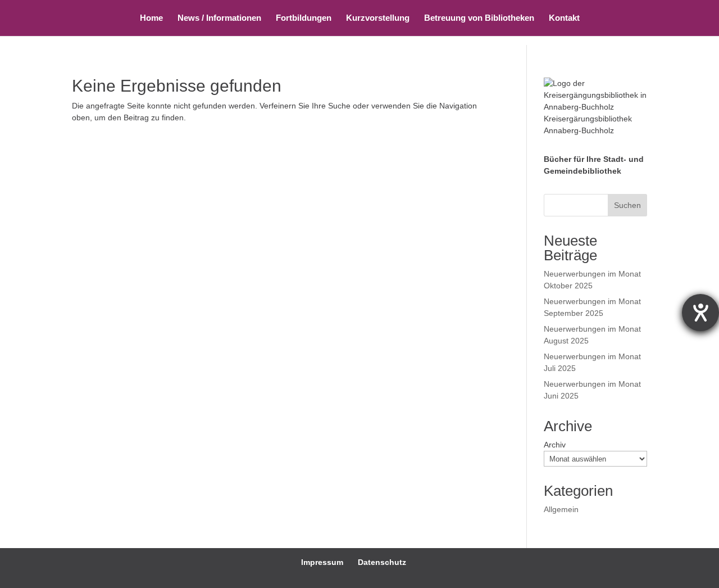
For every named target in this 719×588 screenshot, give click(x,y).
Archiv (555, 444)
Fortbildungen (303, 18)
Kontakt (564, 18)
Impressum (322, 562)
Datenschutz (382, 562)
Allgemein (561, 509)
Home (151, 18)
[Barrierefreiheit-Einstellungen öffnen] (700, 312)
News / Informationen (219, 18)
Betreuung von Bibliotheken (479, 18)
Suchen (627, 205)
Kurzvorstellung (377, 18)
